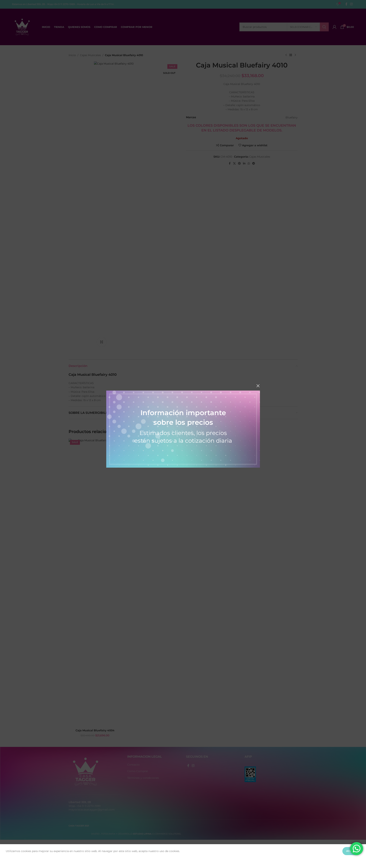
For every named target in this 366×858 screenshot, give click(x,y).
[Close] (258, 386)
